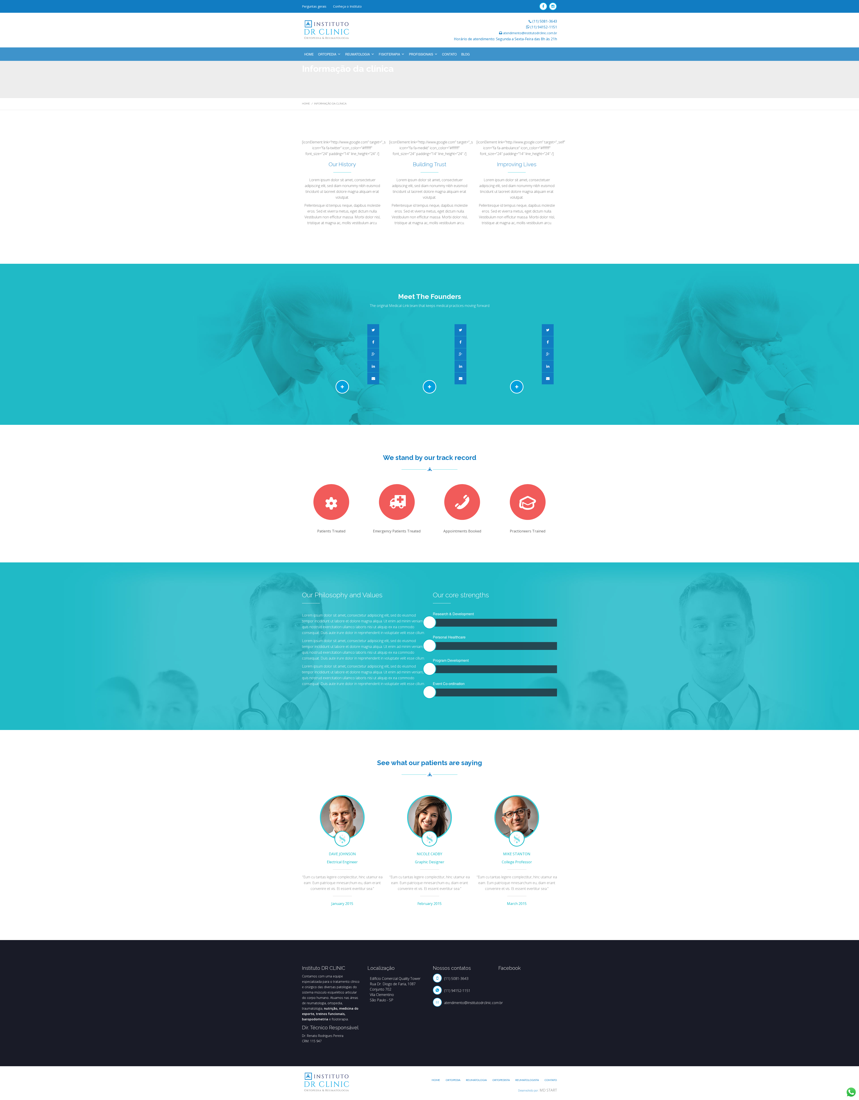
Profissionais (421, 54)
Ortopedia (327, 54)
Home (309, 54)
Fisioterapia (389, 54)
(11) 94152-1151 (543, 27)
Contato (449, 54)
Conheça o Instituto (347, 6)
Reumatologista (527, 1080)
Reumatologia (357, 54)
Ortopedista (501, 1080)
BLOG (465, 54)
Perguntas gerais (314, 6)
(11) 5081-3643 (544, 21)
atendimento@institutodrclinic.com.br (530, 33)
